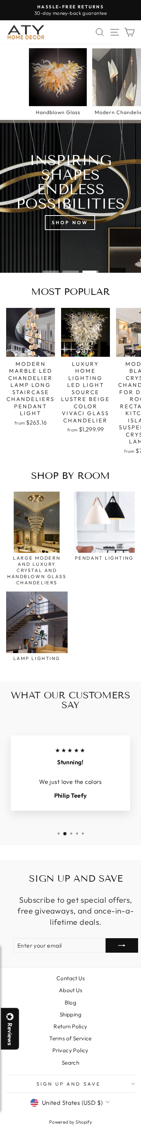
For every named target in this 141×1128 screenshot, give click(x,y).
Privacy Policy (70, 1050)
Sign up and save (69, 1084)
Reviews (10, 1034)
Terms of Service (70, 1038)
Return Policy (70, 1026)
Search (70, 1062)
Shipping (70, 1014)
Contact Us (70, 978)
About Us (70, 990)
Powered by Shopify (70, 1122)
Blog (71, 1002)
